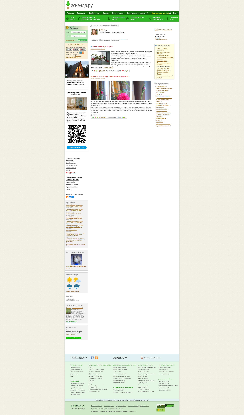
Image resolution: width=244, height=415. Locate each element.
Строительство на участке (137, 18)
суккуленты (159, 122)
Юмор (159, 77)
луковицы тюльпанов (162, 105)
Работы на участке (164, 381)
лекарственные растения (164, 88)
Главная (70, 13)
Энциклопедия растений (137, 13)
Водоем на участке (143, 371)
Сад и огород (72, 18)
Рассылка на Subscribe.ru (152, 358)
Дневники (81, 13)
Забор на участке (143, 378)
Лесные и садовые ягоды (96, 369)
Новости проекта (72, 180)
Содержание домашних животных (168, 385)
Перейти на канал (75, 147)
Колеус (158, 101)
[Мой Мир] (72, 197)
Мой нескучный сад (163, 68)
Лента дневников (75, 367)
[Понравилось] (96, 71)
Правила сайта (71, 187)
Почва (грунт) (93, 387)
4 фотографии (97, 115)
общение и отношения (163, 124)
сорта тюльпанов (161, 109)
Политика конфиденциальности (138, 406)
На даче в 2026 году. (71, 230)
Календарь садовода (77, 385)
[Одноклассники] (67, 197)
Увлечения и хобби (164, 388)
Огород (91, 367)
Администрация (72, 184)
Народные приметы (163, 70)
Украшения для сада (144, 389)
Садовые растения (94, 374)
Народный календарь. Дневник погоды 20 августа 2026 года (74, 222)
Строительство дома (165, 367)
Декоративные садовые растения (124, 365)
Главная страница (73, 158)
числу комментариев (161, 39)
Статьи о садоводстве (77, 371)
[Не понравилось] (94, 71)
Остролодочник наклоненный (74, 308)
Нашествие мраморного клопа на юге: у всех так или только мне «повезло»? (75, 240)
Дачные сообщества (76, 369)
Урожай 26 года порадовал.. (73, 213)
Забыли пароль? (70, 40)
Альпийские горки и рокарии (146, 374)
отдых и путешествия (162, 126)
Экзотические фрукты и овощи (122, 378)
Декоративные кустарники (120, 369)
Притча (159, 74)
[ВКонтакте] (70, 197)
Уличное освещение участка (146, 380)
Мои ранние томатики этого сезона (75, 244)
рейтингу (157, 38)
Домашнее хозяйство (166, 379)
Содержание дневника (165, 29)
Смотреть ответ (70, 334)
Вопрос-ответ (118, 13)
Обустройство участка (145, 365)
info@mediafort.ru (131, 411)
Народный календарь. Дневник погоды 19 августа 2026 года (74, 226)
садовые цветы (161, 86)
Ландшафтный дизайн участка (147, 367)
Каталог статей (71, 165)
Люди (68, 170)
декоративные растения (98, 49)
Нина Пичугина (108, 408)
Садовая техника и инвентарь (123, 387)
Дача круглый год (164, 383)
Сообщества (94, 13)
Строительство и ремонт (167, 365)
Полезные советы (76, 394)
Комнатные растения (163, 66)
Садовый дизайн (142, 382)
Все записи (125, 40)
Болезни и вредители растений (98, 389)
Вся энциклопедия (71, 321)
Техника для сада (118, 390)
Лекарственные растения (78, 390)
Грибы (90, 382)
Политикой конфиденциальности (73, 56)
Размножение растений (95, 378)
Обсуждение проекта (74, 177)
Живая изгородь (142, 376)
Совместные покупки (160, 13)
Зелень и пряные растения (162, 49)
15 (124, 117)
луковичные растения (163, 96)
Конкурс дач (70, 173)
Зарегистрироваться (75, 44)
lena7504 (102, 29)
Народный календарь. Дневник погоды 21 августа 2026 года (74, 217)
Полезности (75, 381)
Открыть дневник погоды (72, 291)
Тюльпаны (159, 107)
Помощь (69, 189)
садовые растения (162, 90)
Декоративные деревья (119, 367)
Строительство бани (164, 374)
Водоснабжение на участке (146, 391)
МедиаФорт (81, 408)
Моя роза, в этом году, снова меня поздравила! (109, 76)
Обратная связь (96, 406)
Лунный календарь (76, 388)
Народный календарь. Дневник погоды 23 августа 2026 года (74, 205)
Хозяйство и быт (174, 18)
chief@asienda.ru (117, 408)
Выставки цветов (162, 61)
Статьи (106, 13)
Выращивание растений (96, 376)
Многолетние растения (119, 374)
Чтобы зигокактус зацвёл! (102, 47)
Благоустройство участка (118, 18)
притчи (158, 94)
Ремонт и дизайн (163, 369)
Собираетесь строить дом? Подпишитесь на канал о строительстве (75, 82)
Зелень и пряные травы (96, 371)
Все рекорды (69, 269)
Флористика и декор (119, 382)
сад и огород (160, 92)
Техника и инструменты (157, 18)
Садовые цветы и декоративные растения (90, 18)
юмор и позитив (161, 118)
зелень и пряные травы (163, 113)
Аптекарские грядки (163, 55)
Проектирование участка (145, 385)
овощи (158, 120)
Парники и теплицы (94, 391)
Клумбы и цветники (143, 369)
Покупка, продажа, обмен (78, 392)
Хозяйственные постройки (166, 371)
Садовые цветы (117, 371)
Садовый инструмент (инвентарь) (122, 392)
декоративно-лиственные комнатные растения (164, 98)
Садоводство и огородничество (100, 365)
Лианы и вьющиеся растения (121, 376)
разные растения (161, 111)
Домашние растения (119, 380)
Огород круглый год (163, 72)
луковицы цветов (161, 103)
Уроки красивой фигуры (164, 76)
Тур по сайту (71, 182)
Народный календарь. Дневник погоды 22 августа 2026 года (74, 210)
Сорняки (91, 380)
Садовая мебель (143, 387)
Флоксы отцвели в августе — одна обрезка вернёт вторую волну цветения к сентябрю (75, 234)
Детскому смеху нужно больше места (77, 93)
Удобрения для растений (96, 385)
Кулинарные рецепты (165, 390)
